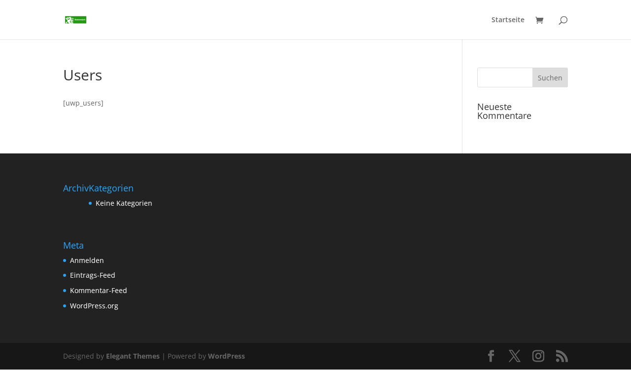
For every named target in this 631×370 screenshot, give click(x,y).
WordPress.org (94, 305)
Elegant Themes (133, 356)
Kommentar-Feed (98, 290)
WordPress (226, 356)
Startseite (508, 20)
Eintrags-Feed (92, 275)
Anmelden (87, 260)
